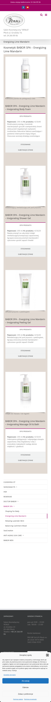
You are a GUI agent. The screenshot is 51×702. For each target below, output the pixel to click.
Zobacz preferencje (25, 694)
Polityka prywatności (30, 699)
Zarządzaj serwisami (10, 675)
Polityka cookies (18, 699)
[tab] (25, 116)
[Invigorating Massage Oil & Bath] (25, 373)
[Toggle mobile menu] (46, 15)
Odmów (25, 687)
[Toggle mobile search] (41, 15)
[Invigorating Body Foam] (25, 58)
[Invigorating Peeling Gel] (25, 271)
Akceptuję (25, 681)
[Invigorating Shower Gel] (25, 167)
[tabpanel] (25, 130)
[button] (47, 655)
